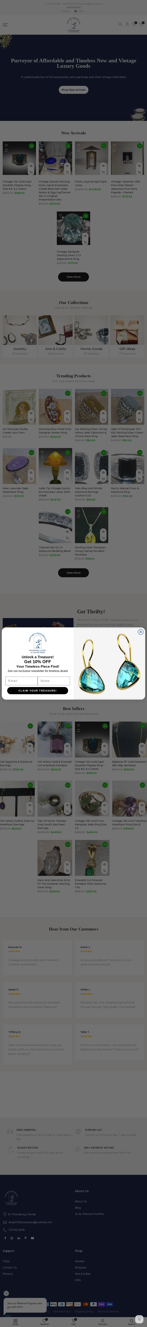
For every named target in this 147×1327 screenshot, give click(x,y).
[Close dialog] (140, 632)
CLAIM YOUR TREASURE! (37, 690)
